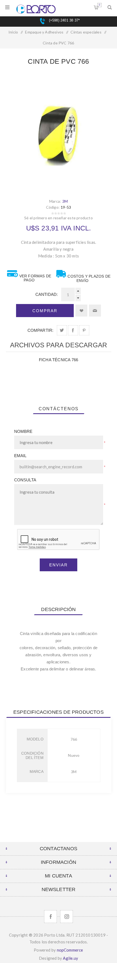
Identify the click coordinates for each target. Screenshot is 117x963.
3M (65, 201)
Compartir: (40, 330)
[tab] (58, 409)
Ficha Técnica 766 (58, 359)
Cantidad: (46, 294)
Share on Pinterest (84, 330)
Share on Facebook (73, 330)
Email (20, 455)
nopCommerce (70, 949)
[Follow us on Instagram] (66, 916)
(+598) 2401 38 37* (64, 20)
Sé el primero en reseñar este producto (58, 217)
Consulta (25, 480)
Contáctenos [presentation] (59, 408)
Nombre (23, 431)
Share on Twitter (62, 330)
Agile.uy (70, 958)
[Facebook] (50, 916)
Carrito (99, 5)
